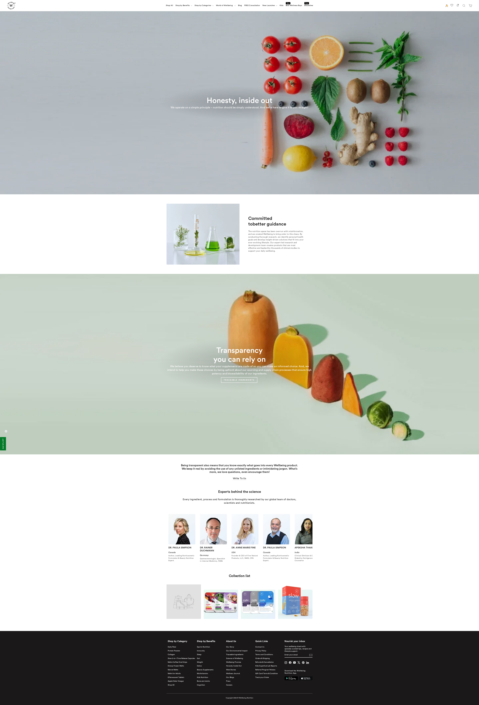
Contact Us (259, 647)
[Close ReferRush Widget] (6, 431)
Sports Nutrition (203, 647)
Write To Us (239, 478)
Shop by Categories (203, 5)
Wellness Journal (233, 673)
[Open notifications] (458, 5)
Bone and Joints (203, 681)
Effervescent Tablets (176, 677)
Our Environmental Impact (237, 651)
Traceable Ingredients (234, 654)
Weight (200, 662)
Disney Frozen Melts (176, 666)
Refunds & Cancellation (264, 662)
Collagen (171, 654)
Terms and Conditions (264, 654)
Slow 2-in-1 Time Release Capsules (181, 658)
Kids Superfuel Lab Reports (266, 666)
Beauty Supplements (205, 670)
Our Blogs (230, 677)
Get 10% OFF (3, 444)
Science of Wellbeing (234, 658)
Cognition (201, 685)
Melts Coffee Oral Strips (177, 662)
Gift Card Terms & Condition (266, 673)
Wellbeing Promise (233, 662)
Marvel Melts (173, 670)
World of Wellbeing (225, 5)
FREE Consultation (252, 5)
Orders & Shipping (262, 658)
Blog (240, 5)
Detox (199, 666)
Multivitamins (202, 673)
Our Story (230, 647)
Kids (281, 5)
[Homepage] (11, 5)
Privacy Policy (260, 651)
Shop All (169, 5)
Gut (198, 658)
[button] (470, 5)
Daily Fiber (172, 647)
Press (228, 681)
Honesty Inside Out (234, 666)
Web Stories (231, 670)
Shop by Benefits (183, 5)
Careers (229, 685)
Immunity (201, 651)
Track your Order (262, 677)
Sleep (199, 654)
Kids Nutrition (202, 677)
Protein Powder (174, 651)
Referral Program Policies (265, 670)
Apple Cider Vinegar (176, 681)
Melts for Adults (174, 673)
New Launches (268, 5)
